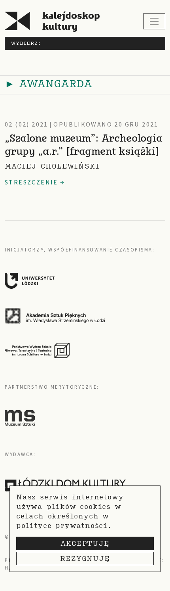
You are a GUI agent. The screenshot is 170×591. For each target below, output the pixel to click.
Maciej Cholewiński (52, 166)
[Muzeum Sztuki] (20, 417)
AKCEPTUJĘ (84, 543)
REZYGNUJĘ (85, 558)
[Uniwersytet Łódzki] (82, 281)
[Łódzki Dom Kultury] (65, 484)
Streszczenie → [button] (35, 182)
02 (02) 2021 (26, 124)
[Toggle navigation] (154, 21)
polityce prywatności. (64, 525)
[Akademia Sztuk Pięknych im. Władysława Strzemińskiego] (82, 316)
